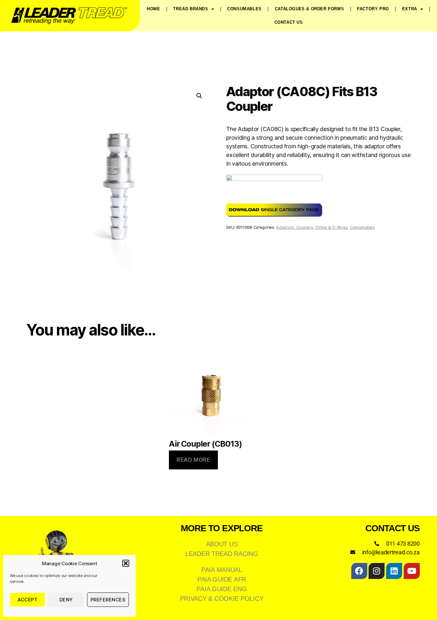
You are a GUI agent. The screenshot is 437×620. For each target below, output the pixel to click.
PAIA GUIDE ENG (221, 588)
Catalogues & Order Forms (309, 8)
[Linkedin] (394, 571)
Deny (66, 600)
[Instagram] (377, 571)
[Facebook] (359, 571)
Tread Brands (190, 8)
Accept (27, 600)
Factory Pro (373, 8)
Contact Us (288, 22)
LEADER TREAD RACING (221, 553)
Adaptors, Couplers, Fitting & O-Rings (311, 227)
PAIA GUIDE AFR (221, 579)
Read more (193, 460)
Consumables (244, 8)
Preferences (108, 600)
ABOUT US (222, 544)
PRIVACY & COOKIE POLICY (222, 598)
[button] (126, 563)
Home (153, 8)
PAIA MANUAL (221, 569)
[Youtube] (412, 571)
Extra (409, 8)
